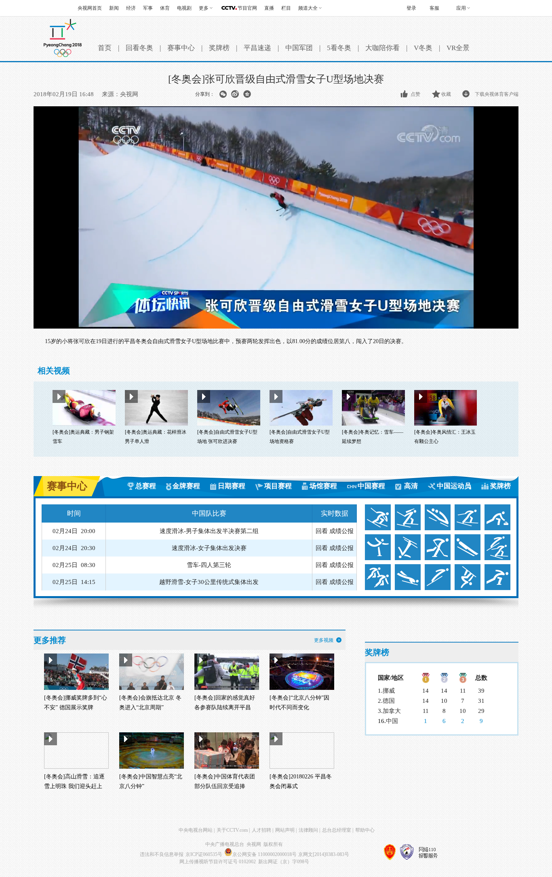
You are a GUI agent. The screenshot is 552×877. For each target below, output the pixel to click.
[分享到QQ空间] (247, 94)
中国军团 (299, 48)
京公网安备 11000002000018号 (264, 854)
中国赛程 (371, 486)
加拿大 (392, 711)
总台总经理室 (336, 830)
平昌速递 (257, 48)
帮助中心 (365, 830)
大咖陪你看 (382, 48)
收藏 (446, 94)
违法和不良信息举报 (161, 854)
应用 (461, 8)
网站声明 (285, 830)
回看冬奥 (139, 48)
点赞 (415, 94)
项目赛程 (278, 486)
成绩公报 (341, 531)
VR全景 (458, 48)
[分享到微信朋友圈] (223, 94)
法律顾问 (308, 830)
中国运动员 (454, 486)
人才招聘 (261, 830)
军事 (148, 8)
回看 (322, 531)
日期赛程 (231, 486)
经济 (131, 8)
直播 (269, 8)
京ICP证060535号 (203, 854)
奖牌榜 (219, 48)
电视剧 (184, 8)
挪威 (389, 690)
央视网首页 (90, 8)
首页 (105, 48)
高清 (411, 486)
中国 (392, 721)
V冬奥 (423, 48)
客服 (434, 8)
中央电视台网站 (196, 830)
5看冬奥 (339, 48)
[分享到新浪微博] (235, 94)
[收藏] (436, 94)
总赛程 (145, 486)
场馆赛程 (323, 486)
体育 (165, 8)
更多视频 (323, 640)
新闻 (114, 8)
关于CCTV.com (232, 830)
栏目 (286, 8)
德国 (389, 701)
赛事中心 (181, 48)
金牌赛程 (186, 486)
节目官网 (247, 8)
